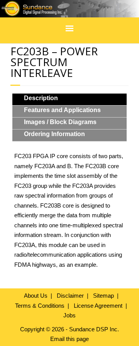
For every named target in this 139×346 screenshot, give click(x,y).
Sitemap (103, 295)
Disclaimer (70, 295)
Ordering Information (54, 134)
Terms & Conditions (39, 305)
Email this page (69, 339)
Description (41, 98)
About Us (35, 295)
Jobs (69, 315)
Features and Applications (62, 110)
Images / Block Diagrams (60, 122)
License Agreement (98, 305)
